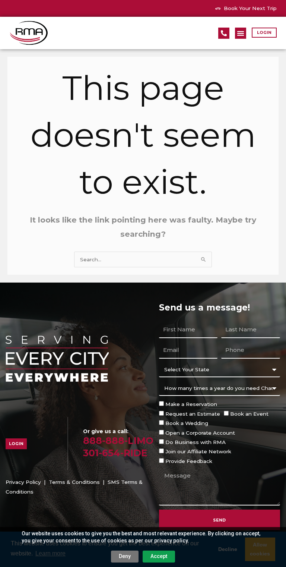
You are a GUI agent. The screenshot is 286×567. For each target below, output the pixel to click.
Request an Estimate (192, 414)
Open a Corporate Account (200, 433)
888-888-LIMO (118, 440)
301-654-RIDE (115, 453)
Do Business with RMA (195, 442)
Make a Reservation (191, 404)
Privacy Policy (23, 482)
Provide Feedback (188, 461)
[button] (240, 33)
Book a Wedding (186, 423)
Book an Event (249, 414)
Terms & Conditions (74, 482)
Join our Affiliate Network (198, 451)
